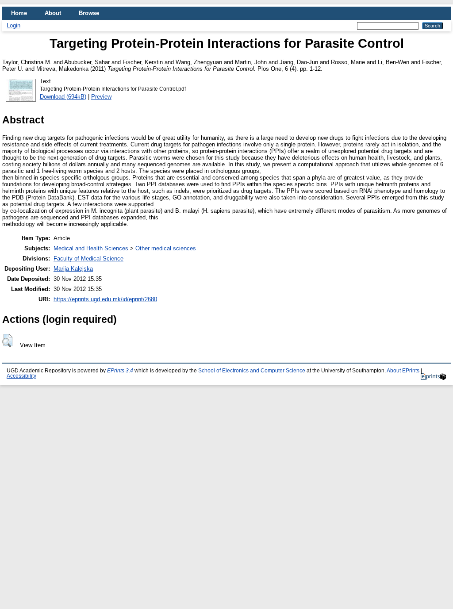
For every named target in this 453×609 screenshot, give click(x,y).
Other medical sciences (165, 248)
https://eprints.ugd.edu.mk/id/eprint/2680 (105, 299)
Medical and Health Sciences (91, 248)
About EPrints (403, 370)
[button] (7, 340)
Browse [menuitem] (89, 13)
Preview (101, 96)
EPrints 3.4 (120, 370)
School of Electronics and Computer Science (251, 370)
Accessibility (21, 376)
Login (13, 25)
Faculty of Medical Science (88, 258)
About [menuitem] (53, 13)
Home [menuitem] (19, 13)
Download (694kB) (63, 96)
